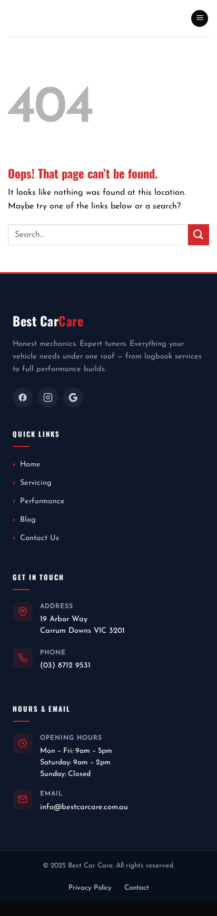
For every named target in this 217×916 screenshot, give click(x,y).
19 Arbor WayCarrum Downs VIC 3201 (82, 625)
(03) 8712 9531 (65, 666)
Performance (42, 501)
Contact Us (39, 538)
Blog (28, 520)
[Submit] (198, 234)
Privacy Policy (90, 887)
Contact (136, 887)
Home (30, 465)
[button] (199, 18)
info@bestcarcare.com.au (84, 807)
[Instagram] (48, 397)
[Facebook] (23, 397)
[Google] (73, 397)
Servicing (36, 483)
